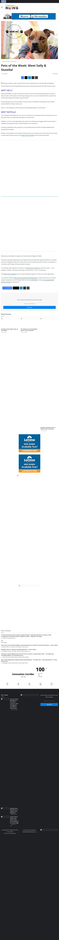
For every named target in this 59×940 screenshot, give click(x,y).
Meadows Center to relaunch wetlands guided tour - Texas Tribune (18, 649)
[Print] (36, 77)
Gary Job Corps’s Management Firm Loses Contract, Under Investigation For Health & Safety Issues (14, 703)
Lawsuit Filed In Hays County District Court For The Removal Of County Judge (14, 820)
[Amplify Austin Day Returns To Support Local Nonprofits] (5, 810)
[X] (26, 77)
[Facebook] (22, 77)
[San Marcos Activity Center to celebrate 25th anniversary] (49, 372)
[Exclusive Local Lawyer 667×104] (29, 196)
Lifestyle (8, 61)
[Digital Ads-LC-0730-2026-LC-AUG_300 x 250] (29, 452)
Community (13, 61)
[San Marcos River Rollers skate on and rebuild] (10, 323)
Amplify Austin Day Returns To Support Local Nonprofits (14, 811)
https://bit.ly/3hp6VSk (10, 274)
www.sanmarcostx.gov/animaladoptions (25, 278)
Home (3, 61)
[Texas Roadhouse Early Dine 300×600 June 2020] (29, 586)
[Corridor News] (12, 7)
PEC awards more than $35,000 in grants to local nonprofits (29, 329)
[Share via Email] (33, 77)
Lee (2, 640)
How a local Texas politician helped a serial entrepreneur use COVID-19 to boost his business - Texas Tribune (29, 645)
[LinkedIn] (29, 77)
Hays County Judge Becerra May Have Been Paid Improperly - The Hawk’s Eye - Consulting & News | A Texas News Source (29, 660)
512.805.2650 (33, 280)
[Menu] (2, 7)
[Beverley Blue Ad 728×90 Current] (29, 16)
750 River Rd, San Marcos (33, 268)
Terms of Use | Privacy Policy (10, 833)
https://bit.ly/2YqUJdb (27, 135)
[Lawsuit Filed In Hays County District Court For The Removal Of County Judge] (5, 818)
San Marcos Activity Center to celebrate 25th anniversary (47, 428)
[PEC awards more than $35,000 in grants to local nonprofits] (29, 323)
